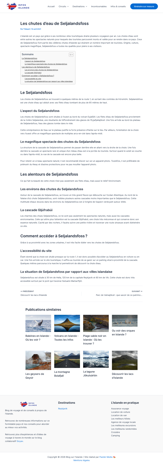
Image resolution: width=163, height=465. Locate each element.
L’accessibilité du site (33, 79)
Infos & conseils (118, 6)
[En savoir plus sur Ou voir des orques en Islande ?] (125, 320)
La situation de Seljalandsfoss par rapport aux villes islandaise (49, 81)
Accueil (51, 6)
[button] (67, 6)
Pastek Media (105, 457)
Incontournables (99, 6)
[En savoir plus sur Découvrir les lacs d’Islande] (125, 360)
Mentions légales (81, 460)
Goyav (20, 441)
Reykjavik (62, 408)
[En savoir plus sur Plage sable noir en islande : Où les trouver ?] (96, 323)
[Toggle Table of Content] (70, 54)
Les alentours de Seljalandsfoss (36, 67)
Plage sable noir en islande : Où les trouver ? (94, 339)
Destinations (79, 6)
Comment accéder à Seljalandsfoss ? (38, 76)
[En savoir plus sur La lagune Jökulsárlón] (96, 359)
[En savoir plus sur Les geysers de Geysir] (38, 360)
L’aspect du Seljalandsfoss (35, 61)
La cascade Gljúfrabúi (33, 73)
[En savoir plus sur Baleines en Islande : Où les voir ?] (38, 323)
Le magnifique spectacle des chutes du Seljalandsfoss (46, 64)
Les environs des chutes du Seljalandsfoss (41, 70)
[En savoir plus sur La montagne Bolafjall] (67, 359)
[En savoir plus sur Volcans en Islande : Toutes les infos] (67, 323)
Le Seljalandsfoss (29, 58)
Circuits (62, 6)
